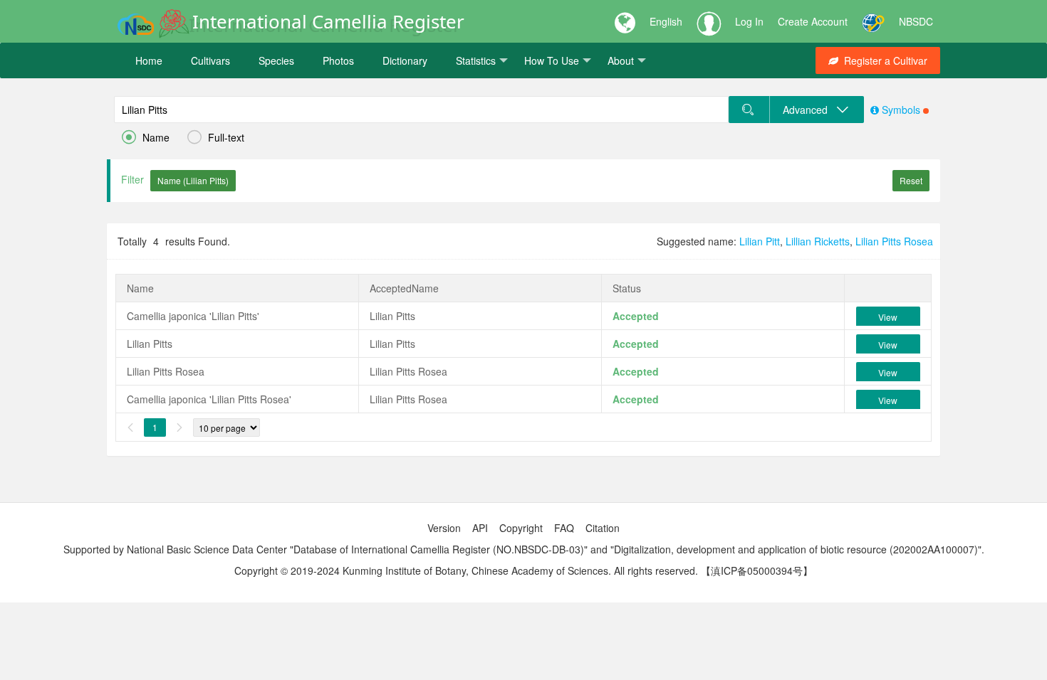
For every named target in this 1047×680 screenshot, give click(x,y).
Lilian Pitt (759, 241)
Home (148, 60)
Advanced (809, 109)
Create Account (813, 21)
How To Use (551, 60)
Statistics (476, 60)
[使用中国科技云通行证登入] (873, 21)
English (666, 21)
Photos (338, 60)
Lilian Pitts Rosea (894, 241)
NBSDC (916, 21)
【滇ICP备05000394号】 (757, 570)
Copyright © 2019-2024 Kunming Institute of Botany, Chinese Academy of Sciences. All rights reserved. (466, 570)
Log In (749, 21)
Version (444, 528)
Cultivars (210, 60)
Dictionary (404, 60)
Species (276, 60)
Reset (911, 180)
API (480, 528)
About (621, 60)
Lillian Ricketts (818, 241)
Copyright (521, 528)
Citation (602, 528)
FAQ (564, 528)
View (887, 317)
